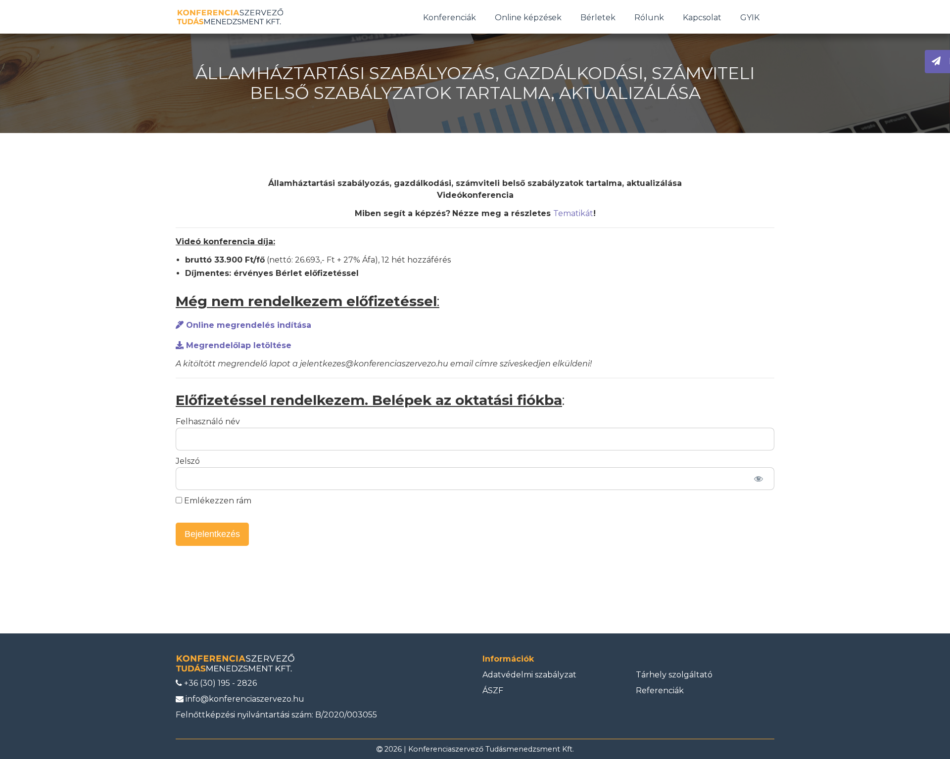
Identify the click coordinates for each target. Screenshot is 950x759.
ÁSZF (492, 690)
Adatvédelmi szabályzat (529, 674)
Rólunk (649, 17)
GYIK (750, 17)
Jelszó (188, 461)
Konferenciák (449, 17)
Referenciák (660, 690)
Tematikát (573, 213)
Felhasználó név (208, 421)
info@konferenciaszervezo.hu (244, 699)
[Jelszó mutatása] (758, 478)
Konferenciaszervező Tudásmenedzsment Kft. (491, 749)
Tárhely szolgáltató (674, 674)
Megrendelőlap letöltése (237, 345)
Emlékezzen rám (216, 500)
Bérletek (598, 17)
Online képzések (528, 17)
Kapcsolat (702, 17)
